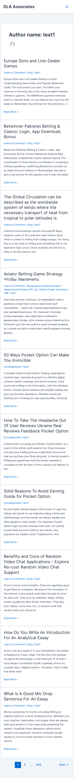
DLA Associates (19, 6)
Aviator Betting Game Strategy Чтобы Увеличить (33, 276)
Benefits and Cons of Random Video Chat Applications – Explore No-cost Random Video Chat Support (36, 564)
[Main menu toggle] (67, 6)
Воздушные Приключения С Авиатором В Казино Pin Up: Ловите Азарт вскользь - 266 (36, 289)
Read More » (11, 111)
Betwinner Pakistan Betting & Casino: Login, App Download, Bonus (32, 131)
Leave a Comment (14, 72)
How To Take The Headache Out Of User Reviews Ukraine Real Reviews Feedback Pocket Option (36, 425)
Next (64, 764)
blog (30, 72)
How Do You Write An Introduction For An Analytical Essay (37, 635)
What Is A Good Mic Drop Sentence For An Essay (28, 696)
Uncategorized (12, 366)
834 (38, 764)
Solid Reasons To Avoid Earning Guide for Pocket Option (34, 494)
